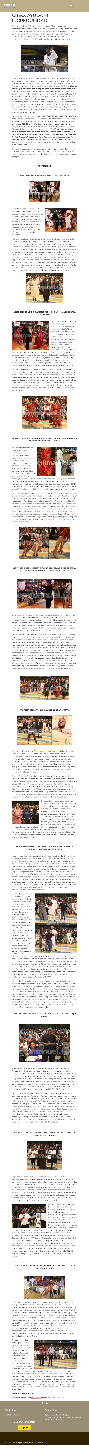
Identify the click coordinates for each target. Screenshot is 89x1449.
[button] (71, 6)
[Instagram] (47, 1403)
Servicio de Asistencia (11, 1415)
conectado (36, 1398)
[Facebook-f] (42, 1403)
